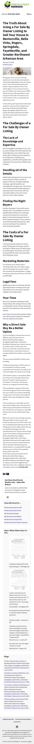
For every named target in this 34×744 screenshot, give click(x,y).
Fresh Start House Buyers (23, 719)
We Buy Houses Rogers (11, 514)
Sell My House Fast (8, 719)
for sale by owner (9, 316)
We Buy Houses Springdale (12, 516)
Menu (29, 14)
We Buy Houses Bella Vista (12, 511)
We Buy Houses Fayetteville (13, 519)
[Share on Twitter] (7, 474)
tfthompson (9, 65)
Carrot (29, 741)
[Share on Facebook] (4, 474)
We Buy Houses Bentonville (13, 508)
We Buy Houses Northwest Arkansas (16, 522)
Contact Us (17, 722)
